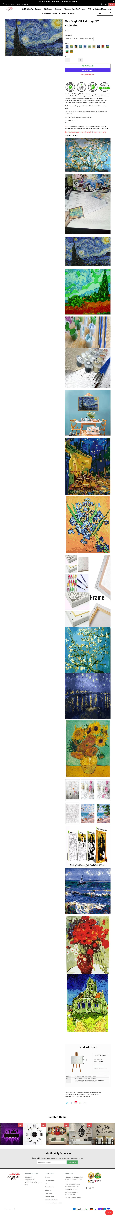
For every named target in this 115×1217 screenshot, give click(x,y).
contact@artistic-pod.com (72, 1186)
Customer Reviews (50, 1180)
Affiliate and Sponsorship (102, 9)
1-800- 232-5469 (73, 1189)
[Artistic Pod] (9, 9)
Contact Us (56, 13)
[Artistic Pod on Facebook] (3, 4)
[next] (60, 48)
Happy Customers (68, 13)
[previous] (7, 48)
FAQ (89, 9)
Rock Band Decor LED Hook (11, 1134)
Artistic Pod (12, 1209)
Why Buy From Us (78, 9)
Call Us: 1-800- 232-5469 (19, 4)
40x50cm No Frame (71, 39)
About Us (67, 9)
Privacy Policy (48, 1193)
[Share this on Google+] (80, 1103)
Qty (66, 56)
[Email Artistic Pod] (9, 4)
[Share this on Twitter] (67, 1103)
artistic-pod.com (71, 1197)
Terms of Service (49, 1187)
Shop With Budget (34, 9)
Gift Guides (48, 9)
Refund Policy (48, 1190)
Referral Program (49, 1196)
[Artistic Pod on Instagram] (6, 4)
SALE (24, 9)
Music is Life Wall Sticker (103, 1134)
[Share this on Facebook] (72, 1103)
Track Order (46, 13)
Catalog (58, 9)
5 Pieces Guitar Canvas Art (57, 1134)
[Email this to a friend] (85, 1103)
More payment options (88, 75)
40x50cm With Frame (86, 39)
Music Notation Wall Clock (34, 1134)
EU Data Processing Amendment (53, 1203)
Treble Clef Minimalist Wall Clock (80, 1134)
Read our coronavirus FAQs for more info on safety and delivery (57, 1)
